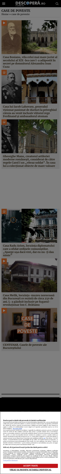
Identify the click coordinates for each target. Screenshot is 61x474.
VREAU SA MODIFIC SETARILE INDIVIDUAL (30, 470)
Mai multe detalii (17, 428)
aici (44, 438)
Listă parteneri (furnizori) (10, 460)
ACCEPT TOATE (30, 466)
